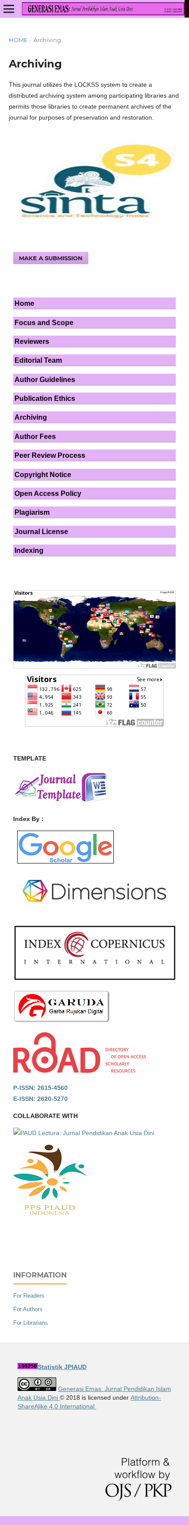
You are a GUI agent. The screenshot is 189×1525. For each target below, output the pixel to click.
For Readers (28, 1295)
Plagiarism (32, 512)
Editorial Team (38, 360)
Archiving (31, 417)
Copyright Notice (43, 474)
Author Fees (35, 436)
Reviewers (32, 341)
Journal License (41, 531)
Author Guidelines (45, 379)
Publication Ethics (45, 398)
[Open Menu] (9, 9)
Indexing (29, 550)
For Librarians (30, 1323)
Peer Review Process (50, 455)
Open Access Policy (48, 493)
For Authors (28, 1309)
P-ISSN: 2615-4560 (40, 1087)
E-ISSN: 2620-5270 (40, 1098)
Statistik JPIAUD (62, 1366)
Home (18, 39)
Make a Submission (51, 258)
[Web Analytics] (28, 1366)
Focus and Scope (44, 322)
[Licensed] (37, 1388)
